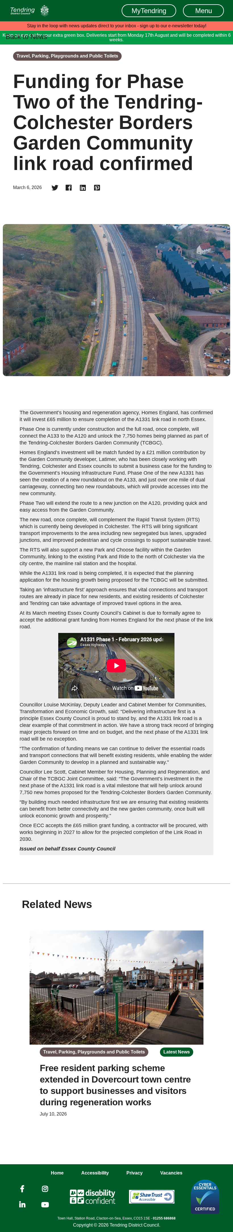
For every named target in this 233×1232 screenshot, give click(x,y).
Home (57, 1172)
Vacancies (171, 1172)
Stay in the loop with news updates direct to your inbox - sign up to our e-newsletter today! (116, 25)
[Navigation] (29, 10)
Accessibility (95, 1172)
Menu (203, 11)
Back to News (26, 36)
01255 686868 (164, 1218)
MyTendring (149, 11)
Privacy (134, 1172)
